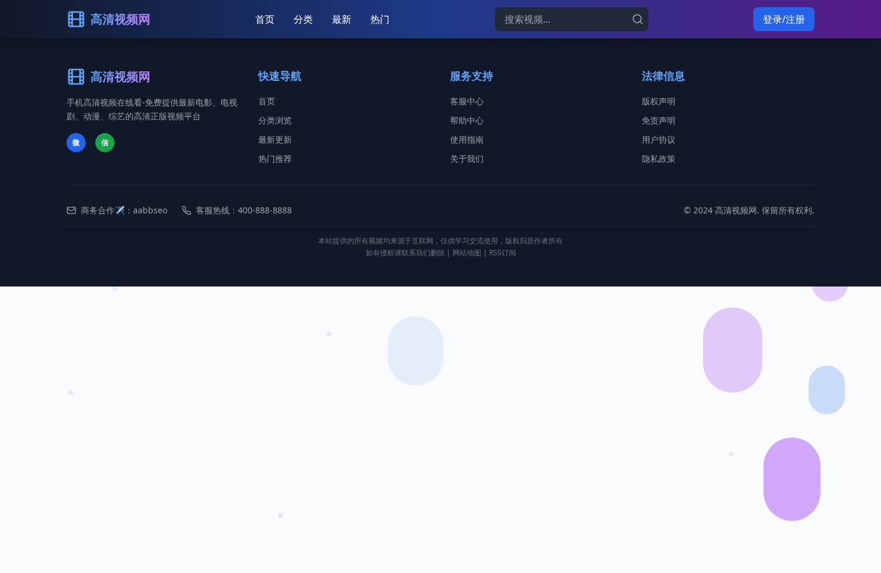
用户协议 (658, 139)
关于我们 (467, 158)
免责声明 (658, 120)
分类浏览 (275, 120)
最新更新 (275, 139)
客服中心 (467, 101)
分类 (303, 19)
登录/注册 (784, 19)
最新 (341, 19)
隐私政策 (658, 158)
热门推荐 (275, 158)
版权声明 (658, 101)
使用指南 (467, 139)
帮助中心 (467, 120)
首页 (264, 19)
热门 (380, 19)
